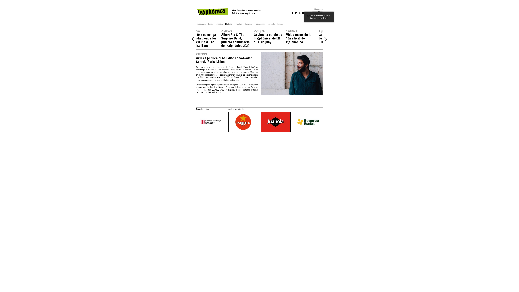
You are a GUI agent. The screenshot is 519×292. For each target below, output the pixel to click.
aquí (204, 87)
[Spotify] (303, 12)
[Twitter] (296, 12)
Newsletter (318, 9)
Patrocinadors (260, 24)
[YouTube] (299, 12)
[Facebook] (292, 12)
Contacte (271, 24)
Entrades (219, 24)
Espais (210, 24)
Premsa (280, 24)
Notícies (228, 24)
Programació (201, 24)
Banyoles (248, 24)
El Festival (238, 24)
